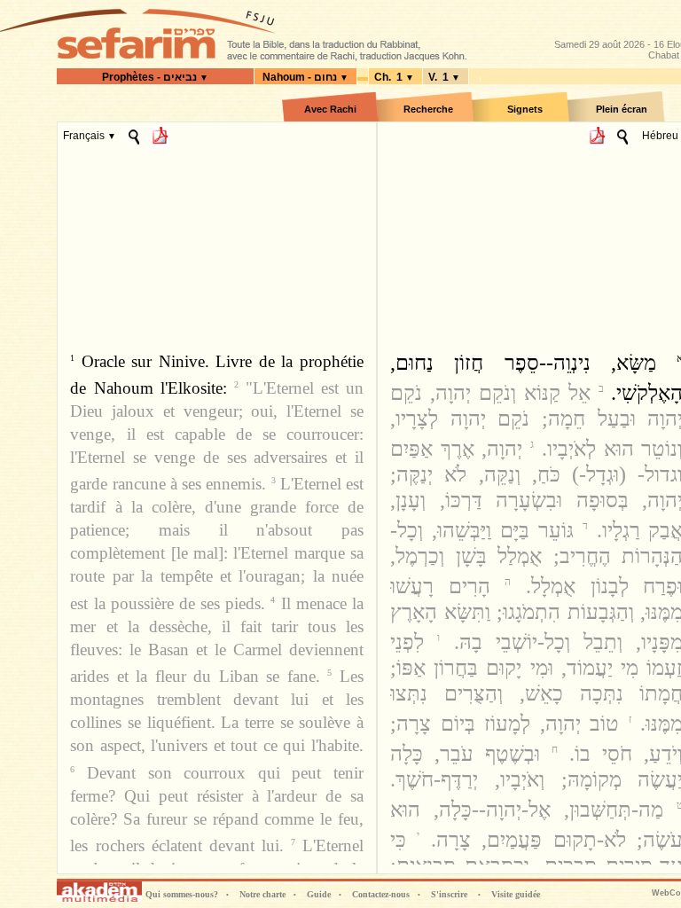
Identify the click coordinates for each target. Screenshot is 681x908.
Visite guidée (515, 894)
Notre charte (267, 894)
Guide (324, 894)
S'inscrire (449, 894)
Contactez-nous (386, 894)
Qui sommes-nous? (187, 894)
